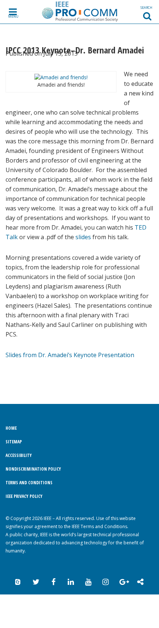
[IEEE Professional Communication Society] (79, 11)
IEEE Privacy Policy (24, 496)
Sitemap (14, 442)
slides (83, 237)
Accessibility (19, 455)
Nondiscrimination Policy (33, 469)
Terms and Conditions (29, 482)
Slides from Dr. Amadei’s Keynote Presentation (70, 355)
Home (11, 428)
